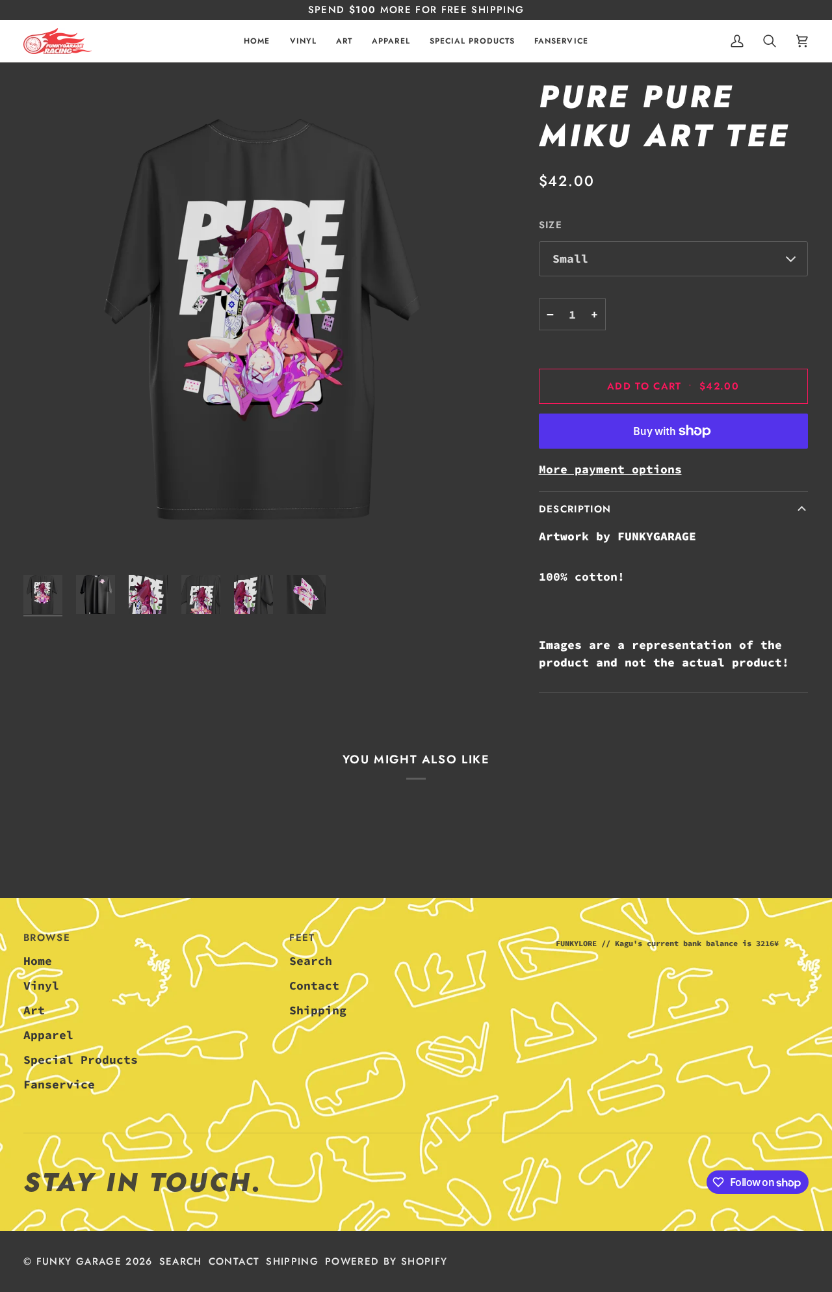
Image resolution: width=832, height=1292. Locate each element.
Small (570, 258)
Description (575, 509)
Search (310, 960)
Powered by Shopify (386, 1261)
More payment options (610, 469)
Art (34, 1010)
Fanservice (59, 1084)
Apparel (48, 1034)
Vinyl (41, 985)
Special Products (80, 1059)
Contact (314, 985)
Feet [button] (302, 937)
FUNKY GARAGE (79, 1261)
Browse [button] (46, 937)
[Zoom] (268, 322)
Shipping (317, 1010)
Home (37, 960)
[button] (303, 41)
